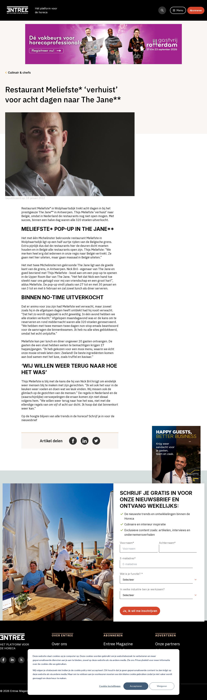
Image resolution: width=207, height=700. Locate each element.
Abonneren (196, 10)
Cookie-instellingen (109, 686)
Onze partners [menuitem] (167, 643)
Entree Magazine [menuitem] (118, 643)
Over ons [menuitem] (59, 643)
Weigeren (162, 686)
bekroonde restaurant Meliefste (77, 238)
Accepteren (136, 686)
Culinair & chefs (19, 72)
